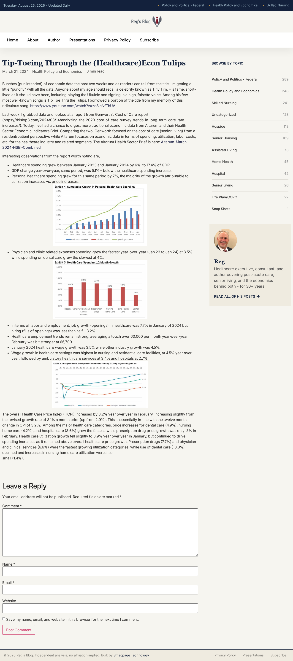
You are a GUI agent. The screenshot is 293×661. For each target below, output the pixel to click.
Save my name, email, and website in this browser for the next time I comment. (72, 619)
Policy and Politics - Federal (180, 5)
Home (12, 40)
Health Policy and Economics (233, 5)
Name (8, 564)
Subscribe (149, 40)
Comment (12, 506)
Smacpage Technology (131, 655)
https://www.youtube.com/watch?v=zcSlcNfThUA (72, 105)
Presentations (82, 40)
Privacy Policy (117, 40)
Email (8, 582)
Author (54, 40)
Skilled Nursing (276, 5)
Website (9, 601)
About (32, 40)
